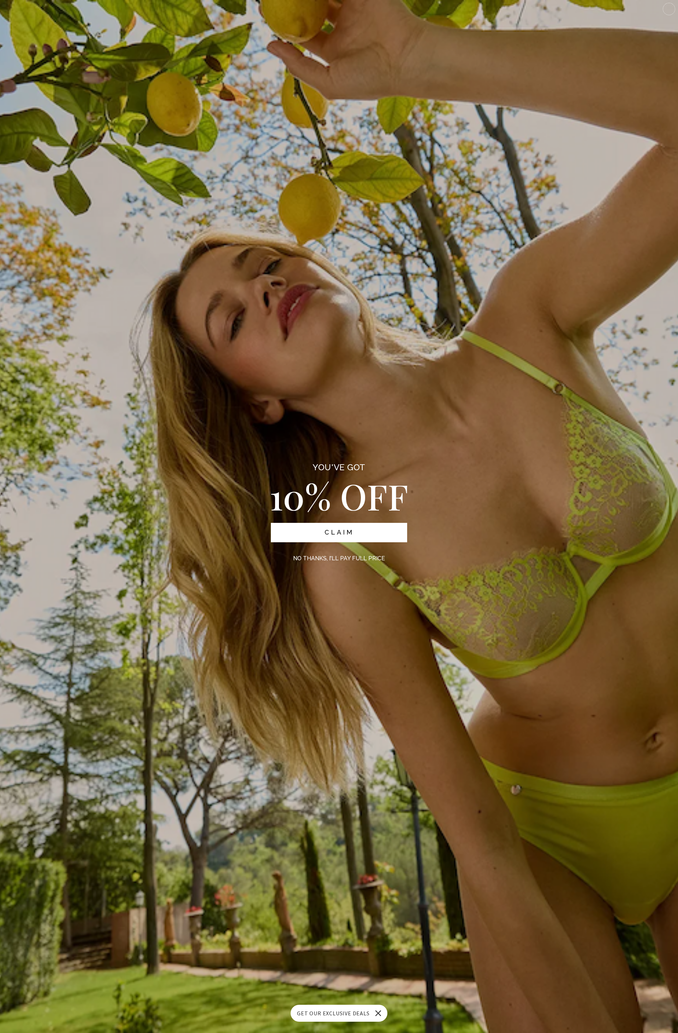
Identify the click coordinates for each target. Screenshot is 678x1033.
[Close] (378, 1013)
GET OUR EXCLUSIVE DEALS (333, 1013)
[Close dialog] (669, 9)
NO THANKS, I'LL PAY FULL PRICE (339, 558)
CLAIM (339, 532)
